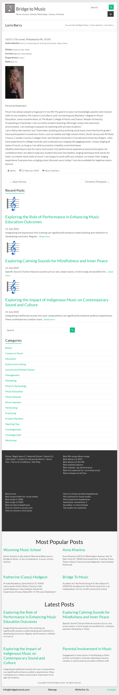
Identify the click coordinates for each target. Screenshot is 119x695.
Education (10, 358)
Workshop (11, 440)
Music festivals (13, 396)
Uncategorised (13, 429)
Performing (11, 407)
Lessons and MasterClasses (20, 369)
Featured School (34, 456)
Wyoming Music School (22, 549)
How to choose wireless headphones (80, 493)
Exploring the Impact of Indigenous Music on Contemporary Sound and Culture (24, 655)
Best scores (10, 493)
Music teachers (52, 170)
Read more (45, 236)
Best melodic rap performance (77, 467)
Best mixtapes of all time (74, 473)
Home (8, 456)
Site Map (36, 462)
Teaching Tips (12, 423)
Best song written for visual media (21, 496)
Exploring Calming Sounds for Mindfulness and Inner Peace (56, 260)
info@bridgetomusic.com (16, 689)
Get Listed (10, 459)
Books (8, 347)
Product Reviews (14, 418)
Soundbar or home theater (75, 505)
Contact (111, 689)
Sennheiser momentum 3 (75, 502)
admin (13, 170)
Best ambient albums (73, 464)
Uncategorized (13, 434)
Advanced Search (36, 459)
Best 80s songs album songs (76, 456)
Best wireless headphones (17, 505)
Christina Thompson (97, 181)
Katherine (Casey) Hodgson (25, 577)
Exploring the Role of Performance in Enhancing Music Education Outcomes (29, 617)
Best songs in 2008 (14, 499)
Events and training (15, 364)
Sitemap (52, 689)
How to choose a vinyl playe (18, 510)
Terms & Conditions (20, 462)
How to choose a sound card (18, 507)
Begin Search (19, 456)
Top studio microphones (74, 507)
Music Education (14, 391)
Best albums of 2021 (73, 459)
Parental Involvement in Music (87, 648)
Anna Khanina (74, 549)
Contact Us (22, 459)
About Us (48, 456)
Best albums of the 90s (74, 462)
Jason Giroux (17, 181)
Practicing (10, 413)
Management (12, 375)
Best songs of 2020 (14, 502)
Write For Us (82, 689)
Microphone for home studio (77, 496)
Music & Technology (15, 385)
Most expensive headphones (76, 499)
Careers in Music (14, 353)
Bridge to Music (31, 8)
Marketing (10, 380)
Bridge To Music (75, 577)
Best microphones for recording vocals (81, 470)
